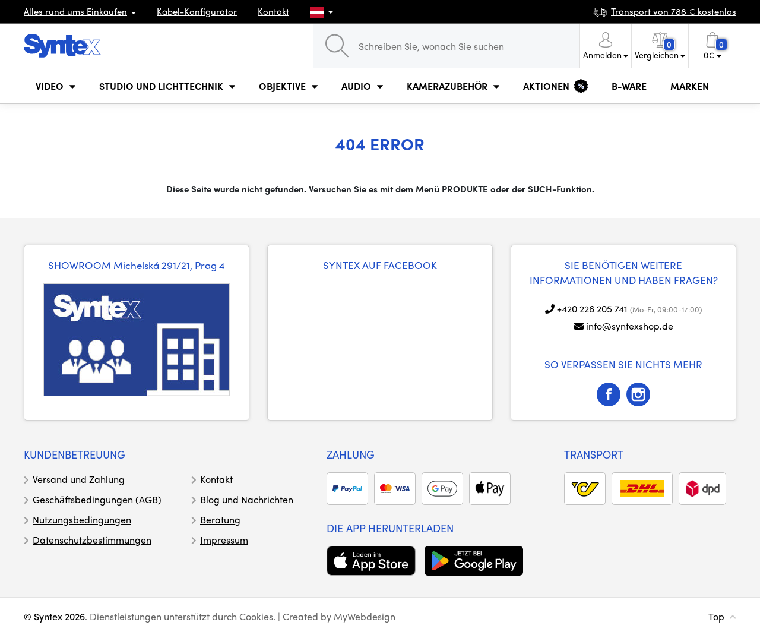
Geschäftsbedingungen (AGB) (97, 499)
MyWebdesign (364, 616)
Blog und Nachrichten (246, 499)
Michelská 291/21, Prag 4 (169, 265)
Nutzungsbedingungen (82, 519)
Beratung (220, 519)
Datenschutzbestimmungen (92, 539)
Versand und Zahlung (79, 479)
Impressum (224, 539)
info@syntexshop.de (629, 326)
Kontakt (273, 11)
